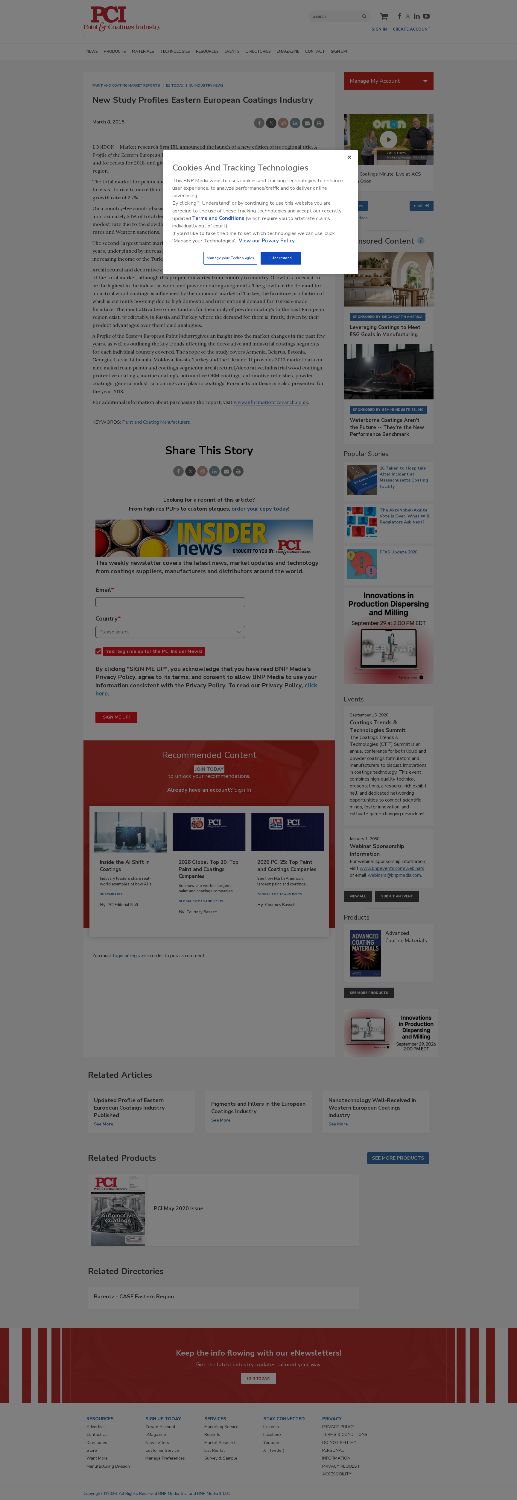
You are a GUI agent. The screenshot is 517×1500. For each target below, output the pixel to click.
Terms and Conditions (218, 218)
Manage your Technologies (230, 258)
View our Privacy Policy (267, 240)
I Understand (281, 258)
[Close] (349, 157)
